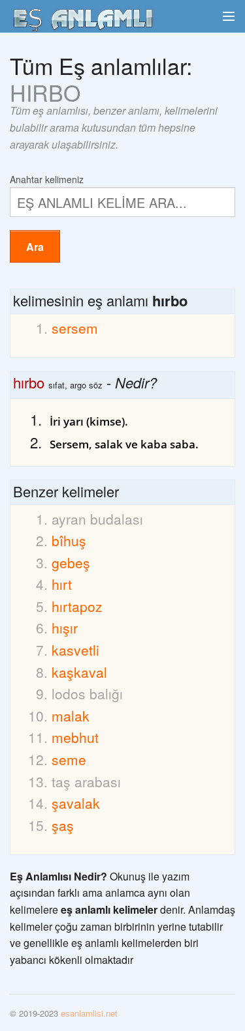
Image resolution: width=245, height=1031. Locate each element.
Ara (35, 246)
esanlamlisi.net (89, 1013)
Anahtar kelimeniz (47, 178)
